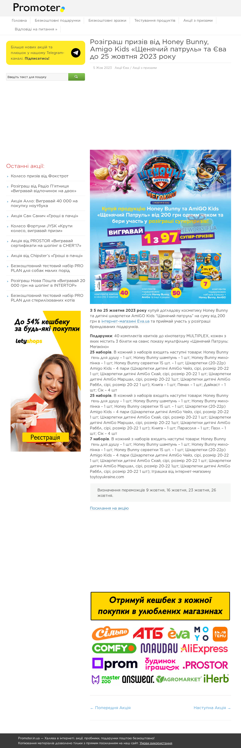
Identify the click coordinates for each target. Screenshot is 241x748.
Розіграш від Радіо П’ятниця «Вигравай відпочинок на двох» (43, 188)
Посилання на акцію (109, 508)
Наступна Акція (212, 707)
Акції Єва (122, 68)
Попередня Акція (110, 707)
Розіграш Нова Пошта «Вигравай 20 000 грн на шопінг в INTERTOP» (48, 283)
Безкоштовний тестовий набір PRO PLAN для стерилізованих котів (47, 298)
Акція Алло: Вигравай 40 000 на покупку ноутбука (44, 203)
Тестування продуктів (154, 20)
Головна (19, 20)
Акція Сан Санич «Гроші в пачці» (44, 215)
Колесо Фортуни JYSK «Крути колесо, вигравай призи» (41, 228)
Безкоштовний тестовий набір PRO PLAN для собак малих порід (47, 268)
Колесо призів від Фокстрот (39, 176)
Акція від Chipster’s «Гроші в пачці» (47, 255)
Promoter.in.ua (29, 738)
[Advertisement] (160, 111)
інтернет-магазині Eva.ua (125, 321)
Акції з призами (198, 20)
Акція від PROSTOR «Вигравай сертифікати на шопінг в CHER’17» (46, 243)
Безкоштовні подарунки (57, 20)
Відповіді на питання (36, 29)
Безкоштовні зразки (107, 20)
